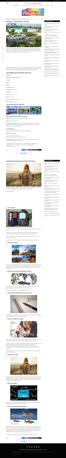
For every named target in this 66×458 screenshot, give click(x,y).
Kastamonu (42, 0)
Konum (18, 140)
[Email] (3, 60)
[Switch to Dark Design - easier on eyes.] (58, 0)
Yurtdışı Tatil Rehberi (34, 5)
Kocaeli (14, 0)
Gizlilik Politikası (39, 449)
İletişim (52, 5)
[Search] (59, 1)
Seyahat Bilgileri (41, 5)
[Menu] (7, 3)
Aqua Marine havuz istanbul (18, 143)
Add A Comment (23, 441)
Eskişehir (36, 0)
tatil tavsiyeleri (30, 434)
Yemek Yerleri (47, 5)
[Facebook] (3, 50)
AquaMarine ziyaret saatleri (10, 146)
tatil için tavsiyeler (14, 434)
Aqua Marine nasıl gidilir (26, 143)
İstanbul (11, 0)
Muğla (29, 0)
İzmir (20, 0)
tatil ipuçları (25, 434)
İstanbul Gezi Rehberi (16, 5)
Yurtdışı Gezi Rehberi (30, 449)
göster (14, 191)
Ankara (17, 0)
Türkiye (8, 0)
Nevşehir (32, 0)
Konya (46, 0)
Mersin (39, 0)
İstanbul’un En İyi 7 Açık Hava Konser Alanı (50, 71)
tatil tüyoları (35, 434)
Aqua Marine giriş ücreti (10, 143)
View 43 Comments (24, 153)
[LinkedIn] (3, 55)
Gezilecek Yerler (14, 19)
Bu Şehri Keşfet (8, 19)
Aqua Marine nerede (34, 143)
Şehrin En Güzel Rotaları (25, 5)
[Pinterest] (3, 57)
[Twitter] (3, 53)
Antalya (23, 0)
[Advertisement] (23, 60)
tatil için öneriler (9, 434)
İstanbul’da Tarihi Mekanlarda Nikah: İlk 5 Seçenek (52, 73)
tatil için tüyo (20, 434)
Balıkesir (26, 0)
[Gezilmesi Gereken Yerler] (33, 3)
